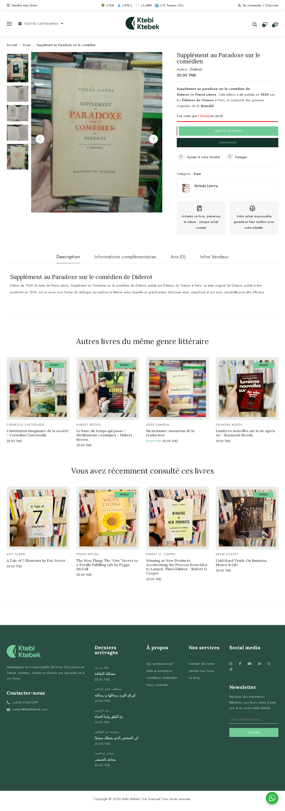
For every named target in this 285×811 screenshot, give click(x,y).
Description (68, 256)
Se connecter (252, 5)
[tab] (68, 258)
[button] (275, 24)
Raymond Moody (229, 425)
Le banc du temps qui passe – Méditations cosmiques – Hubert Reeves (104, 435)
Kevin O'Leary (227, 554)
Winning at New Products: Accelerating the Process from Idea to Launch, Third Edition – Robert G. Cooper (177, 567)
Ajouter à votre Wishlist (203, 157)
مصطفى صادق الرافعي (108, 689)
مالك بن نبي (102, 667)
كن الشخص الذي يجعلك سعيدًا (116, 738)
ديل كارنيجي (102, 710)
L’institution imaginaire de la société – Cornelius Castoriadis (38, 433)
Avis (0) (178, 256)
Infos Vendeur (214, 256)
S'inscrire (271, 5)
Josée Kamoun (157, 425)
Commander (227, 143)
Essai (27, 44)
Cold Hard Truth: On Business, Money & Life (241, 562)
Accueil (12, 44)
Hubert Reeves (88, 425)
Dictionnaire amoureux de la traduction (170, 433)
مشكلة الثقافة (105, 673)
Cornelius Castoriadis (26, 425)
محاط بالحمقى (105, 759)
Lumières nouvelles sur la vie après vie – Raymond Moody (245, 433)
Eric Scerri (16, 554)
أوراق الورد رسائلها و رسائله (115, 695)
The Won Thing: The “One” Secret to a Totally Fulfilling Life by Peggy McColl (107, 564)
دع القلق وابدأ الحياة (109, 716)
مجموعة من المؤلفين (107, 732)
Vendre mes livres (24, 5)
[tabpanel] (38, 400)
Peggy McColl (88, 554)
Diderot (196, 69)
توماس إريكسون (104, 753)
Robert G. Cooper (160, 554)
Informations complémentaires (125, 256)
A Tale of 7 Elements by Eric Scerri (36, 560)
